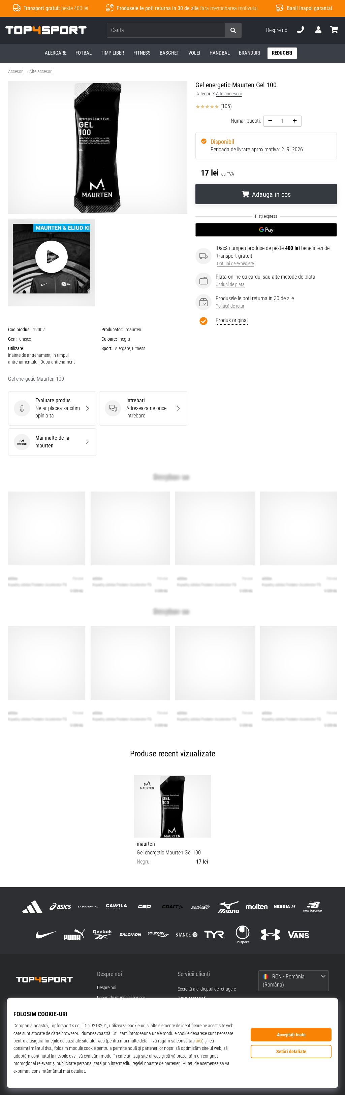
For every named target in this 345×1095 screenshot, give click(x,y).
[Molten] (257, 906)
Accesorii (16, 71)
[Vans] (299, 934)
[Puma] (74, 934)
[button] (219, 30)
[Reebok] (102, 934)
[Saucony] (158, 934)
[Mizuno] (229, 906)
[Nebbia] (285, 906)
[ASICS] (60, 906)
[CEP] (144, 906)
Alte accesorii (41, 71)
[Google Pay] (266, 230)
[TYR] (214, 934)
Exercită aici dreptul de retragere (207, 989)
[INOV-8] (201, 906)
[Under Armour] (271, 934)
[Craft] (172, 906)
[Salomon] (131, 934)
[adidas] (32, 906)
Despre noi (277, 30)
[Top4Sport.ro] (51, 979)
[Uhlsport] (242, 934)
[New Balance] (312, 906)
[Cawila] (116, 906)
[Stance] (186, 934)
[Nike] (46, 934)
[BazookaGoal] (88, 906)
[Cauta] (233, 30)
